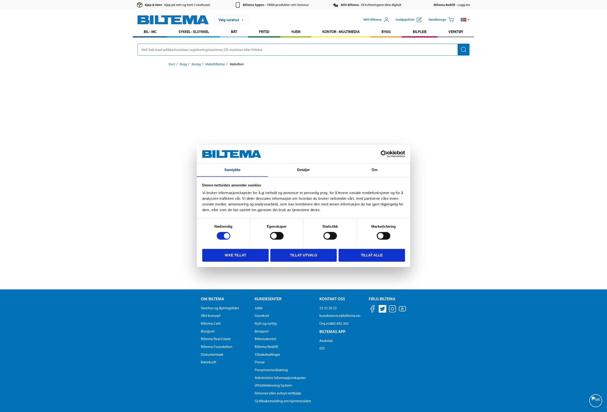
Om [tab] (374, 170)
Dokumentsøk (212, 354)
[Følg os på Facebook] (372, 309)
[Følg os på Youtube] (402, 311)
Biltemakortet (265, 338)
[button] (465, 19)
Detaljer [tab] (303, 170)
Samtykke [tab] (232, 170)
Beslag (196, 64)
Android (325, 340)
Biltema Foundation (216, 346)
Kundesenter (268, 298)
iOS (322, 348)
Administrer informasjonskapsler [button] (280, 377)
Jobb (258, 308)
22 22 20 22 (328, 308)
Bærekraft (208, 362)
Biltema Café (211, 323)
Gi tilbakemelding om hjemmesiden (283, 400)
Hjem (295, 31)
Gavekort (262, 315)
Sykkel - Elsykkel (194, 31)
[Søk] (463, 50)
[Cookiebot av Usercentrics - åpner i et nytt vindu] (384, 153)
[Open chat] (595, 400)
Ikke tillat (235, 255)
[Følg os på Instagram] (392, 309)
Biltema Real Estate (216, 338)
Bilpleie (420, 31)
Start (171, 64)
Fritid (264, 31)
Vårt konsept (211, 315)
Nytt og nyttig (266, 323)
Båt (234, 31)
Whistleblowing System (273, 385)
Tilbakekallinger (267, 354)
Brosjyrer (208, 331)
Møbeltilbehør (215, 64)
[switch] (277, 236)
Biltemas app (332, 331)
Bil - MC (150, 31)
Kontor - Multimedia (341, 31)
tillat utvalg (303, 255)
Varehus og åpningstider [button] (220, 308)
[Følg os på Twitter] (382, 309)
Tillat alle (372, 255)
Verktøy (455, 31)
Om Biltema (212, 298)
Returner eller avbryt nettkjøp (278, 393)
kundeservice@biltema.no (339, 315)
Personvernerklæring (271, 369)
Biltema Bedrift (266, 346)
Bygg (386, 31)
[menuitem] (150, 32)
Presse (260, 362)
